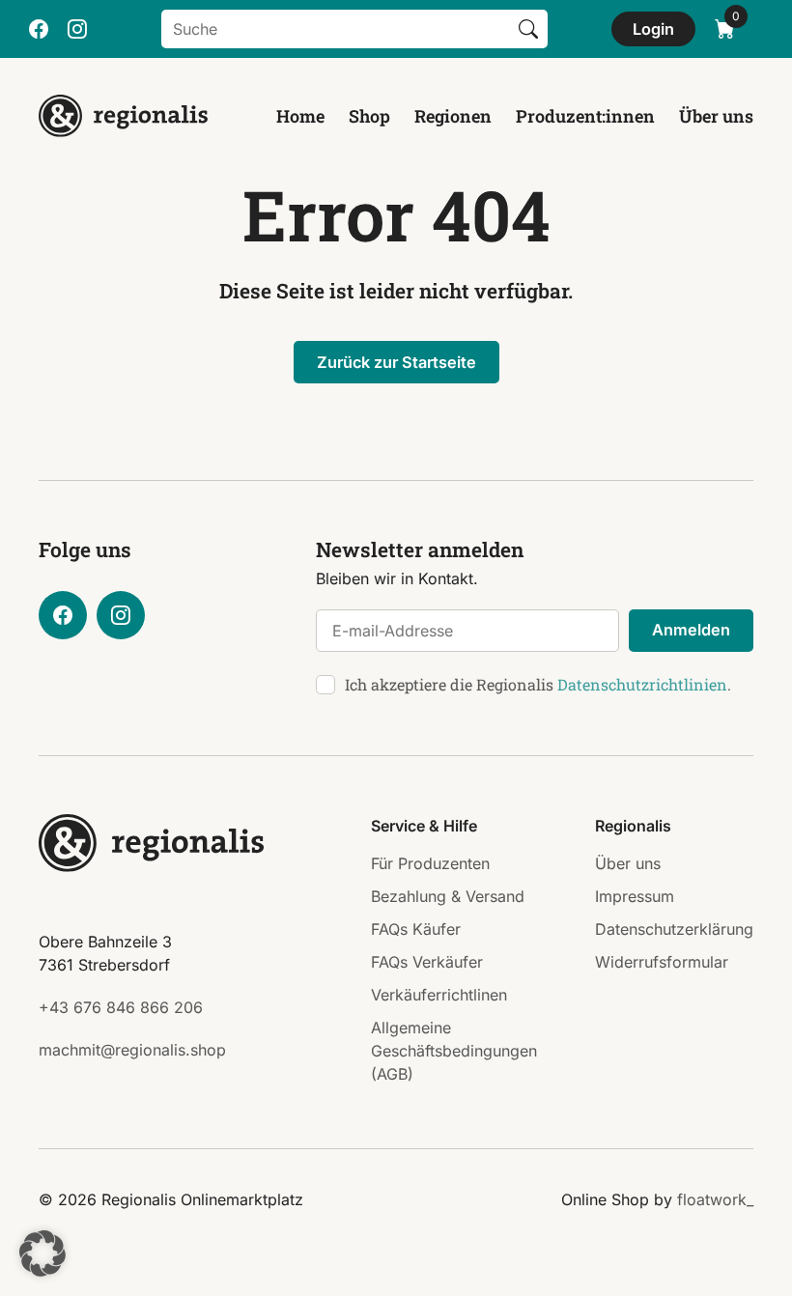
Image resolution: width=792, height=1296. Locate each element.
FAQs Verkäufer (427, 962)
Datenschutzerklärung (674, 929)
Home (300, 115)
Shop (369, 115)
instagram (77, 29)
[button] (42, 1253)
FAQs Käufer (416, 929)
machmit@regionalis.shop (132, 1049)
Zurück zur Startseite (396, 362)
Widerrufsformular (661, 962)
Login (653, 29)
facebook (38, 29)
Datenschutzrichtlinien (642, 684)
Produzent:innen (585, 115)
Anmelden (691, 629)
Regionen (453, 115)
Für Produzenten (430, 863)
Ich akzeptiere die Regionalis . (538, 684)
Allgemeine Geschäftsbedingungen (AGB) (454, 1051)
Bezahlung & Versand (447, 896)
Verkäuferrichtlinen (439, 994)
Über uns (716, 115)
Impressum (634, 896)
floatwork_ (715, 1199)
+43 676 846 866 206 (121, 1007)
